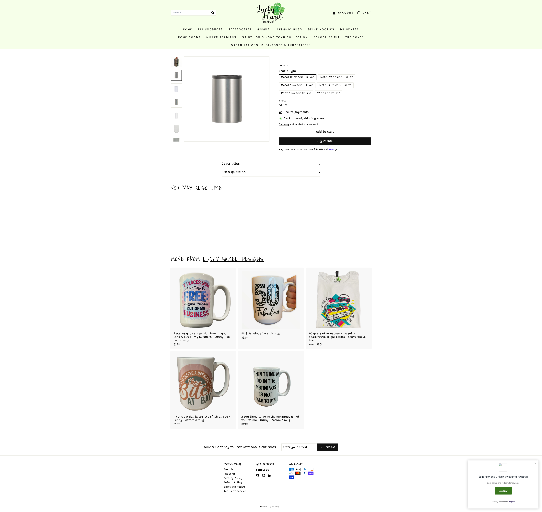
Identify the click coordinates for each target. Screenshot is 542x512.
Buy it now (325, 141)
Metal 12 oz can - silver (297, 77)
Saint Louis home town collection (275, 37)
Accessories (240, 29)
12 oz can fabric (328, 93)
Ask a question (234, 172)
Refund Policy (233, 482)
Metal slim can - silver (297, 85)
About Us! (230, 474)
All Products (210, 29)
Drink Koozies (321, 29)
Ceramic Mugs (289, 29)
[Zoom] (226, 99)
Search (228, 469)
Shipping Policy (234, 487)
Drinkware (349, 29)
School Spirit (327, 37)
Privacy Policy (233, 478)
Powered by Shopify (269, 506)
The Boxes (354, 37)
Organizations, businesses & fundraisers (271, 45)
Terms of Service (235, 491)
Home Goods (189, 37)
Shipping (284, 124)
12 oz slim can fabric (296, 93)
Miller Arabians (221, 37)
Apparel (264, 29)
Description (231, 163)
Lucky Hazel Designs (233, 259)
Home (187, 29)
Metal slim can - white (335, 85)
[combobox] (193, 12)
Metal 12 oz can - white (336, 77)
